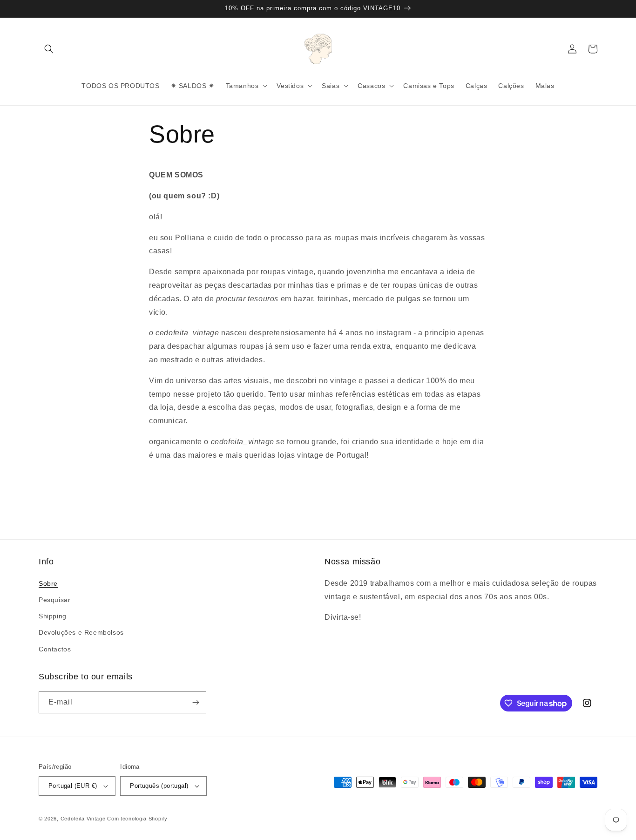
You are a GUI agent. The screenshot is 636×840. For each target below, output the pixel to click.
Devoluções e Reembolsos (81, 632)
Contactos (55, 649)
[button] (49, 49)
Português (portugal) (159, 785)
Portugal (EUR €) (72, 785)
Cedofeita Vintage (83, 818)
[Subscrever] (195, 702)
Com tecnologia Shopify (137, 818)
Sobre (48, 583)
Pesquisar (54, 599)
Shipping (53, 616)
